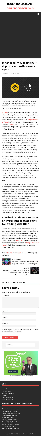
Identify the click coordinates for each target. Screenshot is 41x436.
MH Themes (33, 434)
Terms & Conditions (8, 393)
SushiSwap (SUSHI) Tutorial (10, 424)
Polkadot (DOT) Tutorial (9, 422)
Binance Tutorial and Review (11, 409)
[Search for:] (20, 345)
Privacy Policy (6, 391)
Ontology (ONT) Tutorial (9, 420)
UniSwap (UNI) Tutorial (9, 426)
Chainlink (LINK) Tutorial (9, 415)
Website (5, 323)
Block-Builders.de (7, 397)
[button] (38, 13)
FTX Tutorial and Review (9, 411)
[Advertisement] (20, 37)
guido (18, 73)
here (19, 253)
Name (4, 311)
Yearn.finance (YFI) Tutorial (10, 428)
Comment (5, 295)
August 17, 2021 (9, 73)
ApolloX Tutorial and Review (11, 413)
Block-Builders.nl (7, 400)
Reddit (11, 124)
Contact (4, 395)
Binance (5, 113)
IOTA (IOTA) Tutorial (8, 417)
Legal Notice (6, 389)
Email (4, 317)
